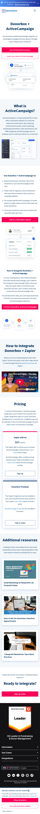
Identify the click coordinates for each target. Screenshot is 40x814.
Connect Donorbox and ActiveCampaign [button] (20, 307)
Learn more (11, 462)
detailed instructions (27, 363)
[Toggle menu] (35, 11)
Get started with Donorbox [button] (20, 50)
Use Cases (7, 753)
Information (7, 747)
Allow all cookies (20, 800)
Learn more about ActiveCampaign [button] (20, 56)
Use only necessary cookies (20, 806)
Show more (34, 796)
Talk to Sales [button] (20, 523)
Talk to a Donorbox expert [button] (20, 219)
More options (7, 811)
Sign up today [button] (20, 694)
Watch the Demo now (22, 4)
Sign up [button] (20, 473)
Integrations (7, 758)
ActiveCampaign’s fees (13, 509)
